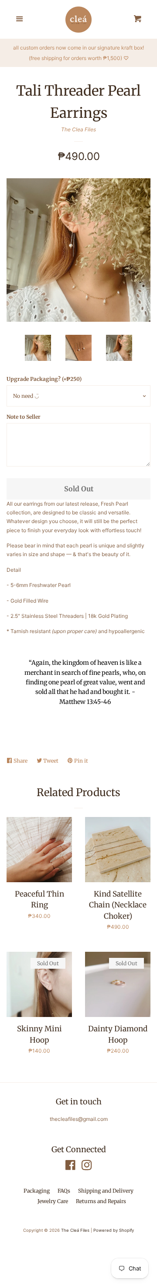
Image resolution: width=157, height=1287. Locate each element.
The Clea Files (78, 129)
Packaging (37, 1190)
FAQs (64, 1190)
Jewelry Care (53, 1201)
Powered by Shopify (113, 1230)
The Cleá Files (75, 1230)
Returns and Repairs (101, 1201)
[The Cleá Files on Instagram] (87, 1167)
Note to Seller (24, 416)
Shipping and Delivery (105, 1190)
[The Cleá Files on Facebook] (70, 1167)
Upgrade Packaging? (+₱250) (44, 379)
